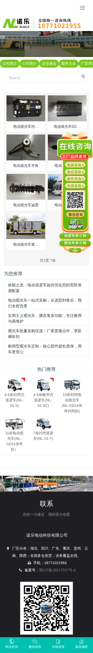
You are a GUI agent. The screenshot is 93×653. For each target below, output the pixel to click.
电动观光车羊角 (25, 166)
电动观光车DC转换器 (67, 126)
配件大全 (68, 63)
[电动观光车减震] (25, 186)
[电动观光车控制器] (25, 108)
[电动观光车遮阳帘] (25, 226)
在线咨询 (58, 647)
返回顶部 (81, 647)
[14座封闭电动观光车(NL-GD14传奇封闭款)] (72, 385)
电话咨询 (11, 647)
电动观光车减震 (25, 205)
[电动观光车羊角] (25, 147)
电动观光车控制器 (25, 126)
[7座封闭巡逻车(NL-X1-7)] (43, 423)
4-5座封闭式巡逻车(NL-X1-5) (14, 400)
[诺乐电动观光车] (43, 23)
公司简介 (10, 63)
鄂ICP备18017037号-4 (57, 570)
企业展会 (49, 63)
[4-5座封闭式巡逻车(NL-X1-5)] (14, 385)
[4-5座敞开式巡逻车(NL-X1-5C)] (43, 385)
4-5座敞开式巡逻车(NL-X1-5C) (43, 400)
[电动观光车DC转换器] (67, 108)
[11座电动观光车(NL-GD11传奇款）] (14, 423)
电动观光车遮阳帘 (25, 244)
